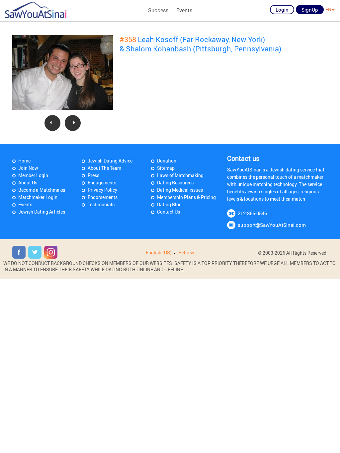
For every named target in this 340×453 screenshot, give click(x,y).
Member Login (33, 175)
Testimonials (101, 204)
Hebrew (186, 252)
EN (328, 9)
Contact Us (168, 212)
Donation (166, 161)
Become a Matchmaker (42, 190)
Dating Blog (169, 204)
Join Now (28, 168)
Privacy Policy (102, 190)
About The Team (104, 168)
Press (93, 175)
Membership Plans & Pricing (186, 197)
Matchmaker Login (37, 197)
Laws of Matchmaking (180, 175)
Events (184, 10)
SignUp (309, 9)
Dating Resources (175, 182)
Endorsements (103, 197)
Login (282, 9)
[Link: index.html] (35, 10)
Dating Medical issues (180, 190)
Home (24, 161)
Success (158, 10)
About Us (27, 182)
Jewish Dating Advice (110, 161)
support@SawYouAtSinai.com (272, 225)
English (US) (159, 252)
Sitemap (166, 168)
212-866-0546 (252, 213)
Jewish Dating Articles (41, 212)
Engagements (102, 182)
